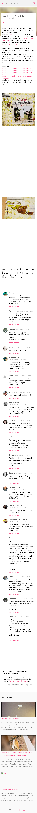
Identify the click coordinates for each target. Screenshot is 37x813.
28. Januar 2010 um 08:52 (23, 376)
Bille (11, 577)
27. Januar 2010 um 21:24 (23, 293)
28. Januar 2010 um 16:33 (24, 473)
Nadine (12, 538)
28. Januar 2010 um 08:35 (18, 359)
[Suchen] (34, 3)
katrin (11, 437)
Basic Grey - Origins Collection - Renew (17, 70)
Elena (11, 455)
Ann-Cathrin (14, 403)
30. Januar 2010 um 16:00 (24, 538)
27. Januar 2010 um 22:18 (25, 311)
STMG (10, 34)
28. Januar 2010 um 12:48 (23, 437)
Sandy (11, 293)
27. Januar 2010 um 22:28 (23, 329)
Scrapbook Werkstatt (18, 520)
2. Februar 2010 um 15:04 (22, 617)
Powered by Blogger (19, 810)
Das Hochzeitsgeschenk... (10, 718)
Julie (11, 347)
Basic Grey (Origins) (10, 44)
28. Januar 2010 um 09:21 (22, 392)
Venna (11, 376)
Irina (11, 617)
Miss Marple (14, 358)
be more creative (12, 3)
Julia (11, 421)
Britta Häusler (15, 487)
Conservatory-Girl (16, 505)
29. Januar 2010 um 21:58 (18, 507)
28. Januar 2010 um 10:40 (22, 421)
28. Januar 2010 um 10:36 (18, 404)
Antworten (14, 307)
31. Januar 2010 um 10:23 (25, 599)
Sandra (12, 473)
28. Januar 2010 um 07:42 (22, 347)
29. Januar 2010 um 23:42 (18, 522)
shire (11, 392)
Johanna (12, 599)
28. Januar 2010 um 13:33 (22, 455)
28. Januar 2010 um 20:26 (18, 489)
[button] (3, 23)
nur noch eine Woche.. (9, 789)
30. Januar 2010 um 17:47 (22, 577)
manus (12, 329)
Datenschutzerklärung (18, 681)
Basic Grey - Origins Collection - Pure (16, 68)
